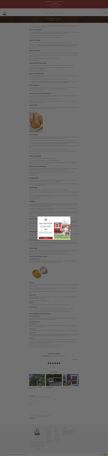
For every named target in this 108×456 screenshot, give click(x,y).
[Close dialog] (69, 217)
